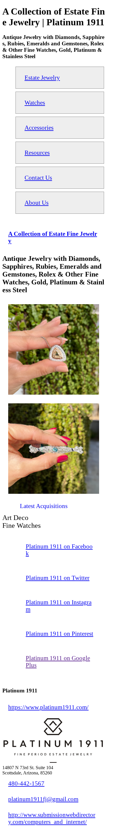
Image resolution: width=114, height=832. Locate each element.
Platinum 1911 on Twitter (57, 577)
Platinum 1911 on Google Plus (58, 661)
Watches (35, 102)
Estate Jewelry (42, 77)
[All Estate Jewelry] (8, 508)
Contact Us (38, 177)
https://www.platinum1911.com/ (48, 707)
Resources (37, 152)
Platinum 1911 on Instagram (58, 605)
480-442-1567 (26, 783)
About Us (37, 202)
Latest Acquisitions (44, 506)
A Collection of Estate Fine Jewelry (52, 237)
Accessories (39, 127)
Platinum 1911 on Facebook (59, 550)
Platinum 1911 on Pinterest (59, 633)
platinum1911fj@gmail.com (43, 799)
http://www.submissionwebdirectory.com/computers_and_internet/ (51, 818)
